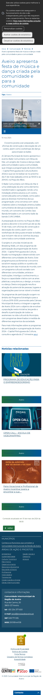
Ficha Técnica (19, 654)
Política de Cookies (19, 652)
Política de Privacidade (20, 649)
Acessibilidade (19, 659)
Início (4, 49)
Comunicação (15, 49)
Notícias (27, 49)
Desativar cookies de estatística (18, 41)
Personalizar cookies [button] (13, 29)
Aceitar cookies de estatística (17, 35)
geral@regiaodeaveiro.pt (22, 614)
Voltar (10, 528)
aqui (36, 334)
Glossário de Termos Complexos (20, 657)
